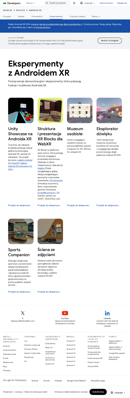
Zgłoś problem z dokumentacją (115, 348)
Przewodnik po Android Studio (94, 347)
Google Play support (117, 353)
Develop (7, 10)
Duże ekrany (50, 343)
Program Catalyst (77, 16)
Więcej (30, 3)
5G (25, 361)
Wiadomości (8, 362)
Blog (5, 366)
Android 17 (71, 341)
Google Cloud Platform (76, 381)
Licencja (18, 392)
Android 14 (71, 353)
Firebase (58, 381)
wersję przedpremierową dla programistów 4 (60, 24)
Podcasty (6, 370)
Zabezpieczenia (9, 354)
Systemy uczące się (32, 345)
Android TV (49, 364)
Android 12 (71, 361)
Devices (20, 10)
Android (6, 346)
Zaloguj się (122, 3)
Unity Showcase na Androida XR (20, 133)
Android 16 (71, 345)
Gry (25, 341)
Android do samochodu (50, 359)
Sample (21, 16)
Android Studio (106, 3)
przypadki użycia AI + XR (48, 193)
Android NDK (93, 366)
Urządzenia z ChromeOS (50, 352)
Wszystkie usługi (98, 381)
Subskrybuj (98, 392)
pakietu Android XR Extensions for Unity (20, 166)
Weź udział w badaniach (114, 358)
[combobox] (57, 3)
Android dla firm (9, 350)
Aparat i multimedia (32, 353)
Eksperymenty (56, 16)
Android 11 (71, 365)
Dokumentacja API (95, 358)
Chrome (46, 381)
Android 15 (71, 349)
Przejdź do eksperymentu (20, 205)
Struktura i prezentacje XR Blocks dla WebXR (50, 136)
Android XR (35, 10)
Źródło (5, 358)
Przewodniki (37, 16)
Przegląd (7, 16)
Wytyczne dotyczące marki (36, 392)
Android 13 (71, 357)
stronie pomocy (42, 27)
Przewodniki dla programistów (94, 353)
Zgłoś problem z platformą (115, 342)
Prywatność (29, 357)
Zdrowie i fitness (30, 349)
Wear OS (49, 347)
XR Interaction (56, 180)
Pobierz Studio (93, 362)
